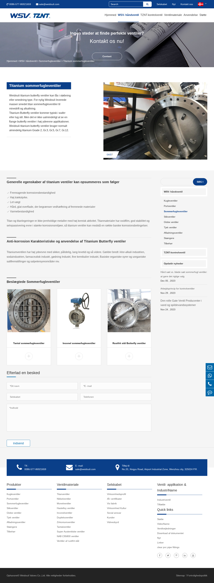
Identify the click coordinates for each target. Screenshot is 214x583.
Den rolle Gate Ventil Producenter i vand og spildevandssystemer (181, 305)
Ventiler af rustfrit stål (68, 541)
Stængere (169, 238)
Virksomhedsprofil (116, 494)
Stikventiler (169, 216)
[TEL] (210, 384)
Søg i (200, 181)
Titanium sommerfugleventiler (78, 61)
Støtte (202, 15)
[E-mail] (210, 367)
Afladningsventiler (173, 232)
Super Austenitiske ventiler (71, 531)
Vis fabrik (112, 503)
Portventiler (170, 206)
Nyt (174, 4)
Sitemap (180, 575)
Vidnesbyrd (113, 522)
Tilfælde (161, 504)
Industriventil (164, 499)
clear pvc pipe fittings (168, 547)
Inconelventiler (64, 512)
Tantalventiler (64, 527)
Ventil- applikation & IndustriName (171, 487)
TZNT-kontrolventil (151, 15)
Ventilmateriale (173, 15)
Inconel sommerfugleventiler (79, 343)
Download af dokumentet (170, 533)
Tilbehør (168, 243)
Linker (160, 542)
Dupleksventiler (65, 517)
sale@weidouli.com (48, 4)
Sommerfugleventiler (50, 61)
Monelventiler (64, 503)
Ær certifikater (114, 498)
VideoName (163, 524)
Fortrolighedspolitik (197, 575)
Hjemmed (110, 15)
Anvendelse (191, 15)
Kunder (111, 517)
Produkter (14, 484)
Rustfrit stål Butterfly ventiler (129, 343)
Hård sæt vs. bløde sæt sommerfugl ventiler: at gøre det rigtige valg (183, 276)
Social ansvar (114, 512)
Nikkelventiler (64, 498)
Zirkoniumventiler (66, 522)
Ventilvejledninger (166, 528)
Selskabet (162, 4)
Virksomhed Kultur (116, 508)
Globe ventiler (171, 222)
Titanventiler (63, 494)
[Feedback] (210, 392)
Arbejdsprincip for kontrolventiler (177, 290)
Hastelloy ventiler (66, 508)
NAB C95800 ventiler (68, 536)
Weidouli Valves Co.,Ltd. (33, 575)
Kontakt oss (187, 4)
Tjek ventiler (170, 227)
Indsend (18, 443)
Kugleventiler (171, 200)
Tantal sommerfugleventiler (28, 343)
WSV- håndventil (128, 15)
